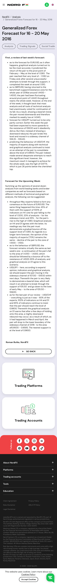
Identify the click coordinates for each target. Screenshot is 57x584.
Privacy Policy (33, 501)
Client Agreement (10, 501)
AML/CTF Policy (34, 505)
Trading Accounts (28, 420)
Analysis (16, 16)
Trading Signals (27, 46)
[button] (3, 4)
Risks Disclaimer (9, 505)
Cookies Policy (28, 574)
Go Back (31, 351)
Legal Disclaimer (9, 509)
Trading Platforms (28, 386)
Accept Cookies (28, 579)
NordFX (5, 16)
